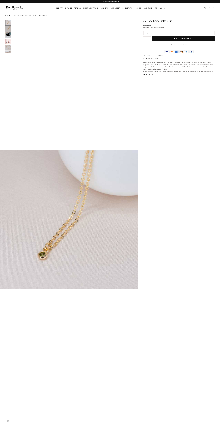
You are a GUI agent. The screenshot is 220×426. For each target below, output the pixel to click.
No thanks (110, 237)
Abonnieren (120, 231)
